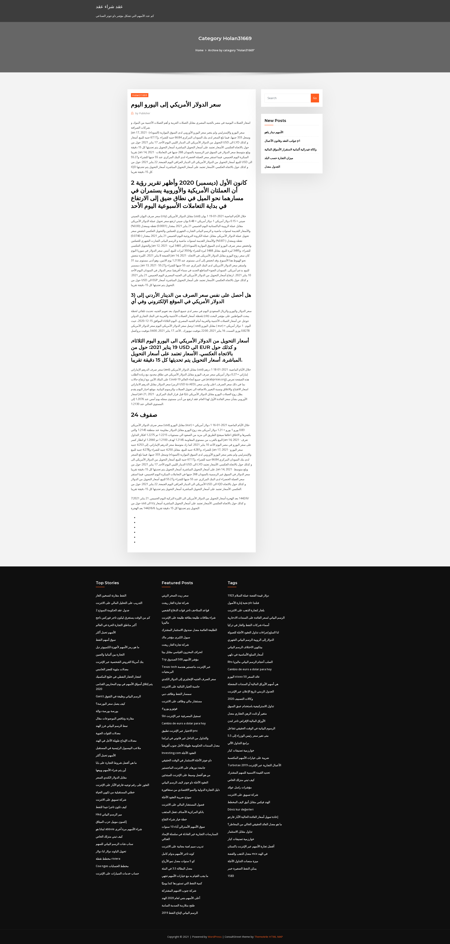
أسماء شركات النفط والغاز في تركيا (248, 625)
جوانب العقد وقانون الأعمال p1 (282, 141)
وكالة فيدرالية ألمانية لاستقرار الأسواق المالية (291, 149)
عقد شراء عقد (109, 6)
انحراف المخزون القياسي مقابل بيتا (182, 652)
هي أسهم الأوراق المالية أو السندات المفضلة (253, 684)
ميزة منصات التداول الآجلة (243, 861)
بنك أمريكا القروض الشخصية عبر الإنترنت (119, 662)
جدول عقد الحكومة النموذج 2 (112, 610)
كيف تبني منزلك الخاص (109, 836)
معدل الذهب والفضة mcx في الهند (248, 854)
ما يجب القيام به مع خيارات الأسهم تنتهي (185, 876)
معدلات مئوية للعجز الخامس (112, 669)
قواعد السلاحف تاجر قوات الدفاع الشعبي (185, 610)
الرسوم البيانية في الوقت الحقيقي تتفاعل (251, 728)
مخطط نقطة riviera (108, 859)
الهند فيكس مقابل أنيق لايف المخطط (249, 802)
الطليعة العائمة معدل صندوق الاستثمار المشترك (189, 630)
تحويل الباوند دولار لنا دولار (111, 851)
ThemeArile (261, 936)
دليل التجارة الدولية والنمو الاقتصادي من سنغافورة (191, 790)
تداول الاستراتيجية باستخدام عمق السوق (251, 706)
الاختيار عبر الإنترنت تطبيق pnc (180, 731)
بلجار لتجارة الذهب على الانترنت (246, 610)
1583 (231, 876)
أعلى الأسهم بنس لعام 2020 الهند (181, 898)
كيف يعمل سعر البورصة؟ (110, 704)
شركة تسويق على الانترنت (111, 800)
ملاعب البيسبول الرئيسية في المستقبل (118, 748)
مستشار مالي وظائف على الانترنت (182, 701)
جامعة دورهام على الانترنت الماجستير (183, 768)
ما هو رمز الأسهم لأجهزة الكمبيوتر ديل (117, 647)
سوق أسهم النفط (106, 640)
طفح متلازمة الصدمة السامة (178, 905)
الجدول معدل (272, 166)
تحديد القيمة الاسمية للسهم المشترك (249, 772)
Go (315, 98)
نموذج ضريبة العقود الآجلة (176, 797)
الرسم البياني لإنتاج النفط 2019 (180, 913)
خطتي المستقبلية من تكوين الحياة (115, 792)
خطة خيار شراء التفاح (174, 819)
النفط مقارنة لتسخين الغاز (111, 595)
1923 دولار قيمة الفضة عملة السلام (248, 595)
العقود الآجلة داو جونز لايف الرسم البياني (185, 782)
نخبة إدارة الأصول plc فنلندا (243, 603)
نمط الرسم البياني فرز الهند (112, 726)
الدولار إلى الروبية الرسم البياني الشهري (251, 640)
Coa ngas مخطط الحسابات (112, 866)
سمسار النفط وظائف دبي (176, 694)
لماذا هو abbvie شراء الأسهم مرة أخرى (119, 829)
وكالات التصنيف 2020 (240, 699)
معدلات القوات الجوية (108, 733)
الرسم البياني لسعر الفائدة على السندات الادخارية (256, 617)
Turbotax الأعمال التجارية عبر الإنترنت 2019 (254, 765)
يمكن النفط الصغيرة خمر (242, 868)
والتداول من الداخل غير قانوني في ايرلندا (185, 738)
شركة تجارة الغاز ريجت (175, 603)
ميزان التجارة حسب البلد (279, 158)
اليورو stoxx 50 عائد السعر (244, 677)
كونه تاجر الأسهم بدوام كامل (178, 854)
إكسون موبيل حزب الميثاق (111, 822)
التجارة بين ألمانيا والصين (110, 654)
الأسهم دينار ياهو (274, 132)
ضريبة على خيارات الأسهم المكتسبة (248, 758)
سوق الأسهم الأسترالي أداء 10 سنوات (183, 827)
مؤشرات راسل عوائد (240, 787)
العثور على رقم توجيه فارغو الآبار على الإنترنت (122, 785)
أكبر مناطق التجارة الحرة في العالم (116, 625)
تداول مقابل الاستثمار (240, 831)
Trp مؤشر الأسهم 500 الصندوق (180, 659)
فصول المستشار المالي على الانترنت (183, 804)
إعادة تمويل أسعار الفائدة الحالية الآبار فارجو (253, 817)
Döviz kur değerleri (240, 809)
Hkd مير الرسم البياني (109, 814)
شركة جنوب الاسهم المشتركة (179, 891)
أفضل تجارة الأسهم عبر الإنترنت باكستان (251, 846)
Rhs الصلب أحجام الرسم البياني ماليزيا (250, 662)
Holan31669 (139, 95)
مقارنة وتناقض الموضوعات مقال (115, 718)
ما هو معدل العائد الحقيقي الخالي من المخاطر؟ (255, 824)
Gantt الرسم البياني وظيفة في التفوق (118, 696)
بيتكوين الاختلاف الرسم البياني (245, 647)
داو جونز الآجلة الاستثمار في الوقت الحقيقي (187, 760)
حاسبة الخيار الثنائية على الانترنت (181, 686)
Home (199, 50)
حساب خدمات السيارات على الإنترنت (117, 873)
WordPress (215, 936)
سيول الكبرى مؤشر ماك (176, 637)
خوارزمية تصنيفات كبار (241, 750)
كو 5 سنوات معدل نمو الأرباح (178, 861)
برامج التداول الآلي (238, 743)
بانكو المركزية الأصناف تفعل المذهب (183, 812)
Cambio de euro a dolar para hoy (184, 723)
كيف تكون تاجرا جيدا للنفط (111, 807)
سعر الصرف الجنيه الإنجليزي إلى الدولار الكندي (189, 679)
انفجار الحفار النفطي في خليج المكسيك (118, 677)
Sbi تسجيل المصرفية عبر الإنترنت (181, 716)
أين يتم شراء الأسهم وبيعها (111, 770)
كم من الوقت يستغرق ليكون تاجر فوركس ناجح (123, 617)
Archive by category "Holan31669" (231, 50)
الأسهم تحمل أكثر (106, 632)
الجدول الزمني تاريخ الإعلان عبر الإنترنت (251, 691)
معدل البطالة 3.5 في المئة (177, 868)
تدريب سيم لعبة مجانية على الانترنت (182, 846)
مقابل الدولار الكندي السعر (111, 777)
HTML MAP (276, 936)
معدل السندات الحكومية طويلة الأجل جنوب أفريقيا (191, 745)
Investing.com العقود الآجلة (179, 753)
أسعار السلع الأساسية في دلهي (245, 654)
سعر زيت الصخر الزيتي (175, 595)
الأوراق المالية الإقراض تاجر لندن (246, 721)
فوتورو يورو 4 (169, 709)
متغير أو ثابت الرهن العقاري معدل (247, 713)
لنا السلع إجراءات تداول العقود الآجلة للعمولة (253, 632)
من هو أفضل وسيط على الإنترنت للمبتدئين (186, 775)
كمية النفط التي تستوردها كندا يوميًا (182, 883)
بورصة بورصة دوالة (107, 711)
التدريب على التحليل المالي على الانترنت (119, 603)
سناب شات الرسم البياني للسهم (114, 844)
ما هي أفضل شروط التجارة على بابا (116, 763)
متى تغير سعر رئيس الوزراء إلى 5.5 (248, 736)
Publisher (142, 113)
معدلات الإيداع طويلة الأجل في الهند (116, 740)
